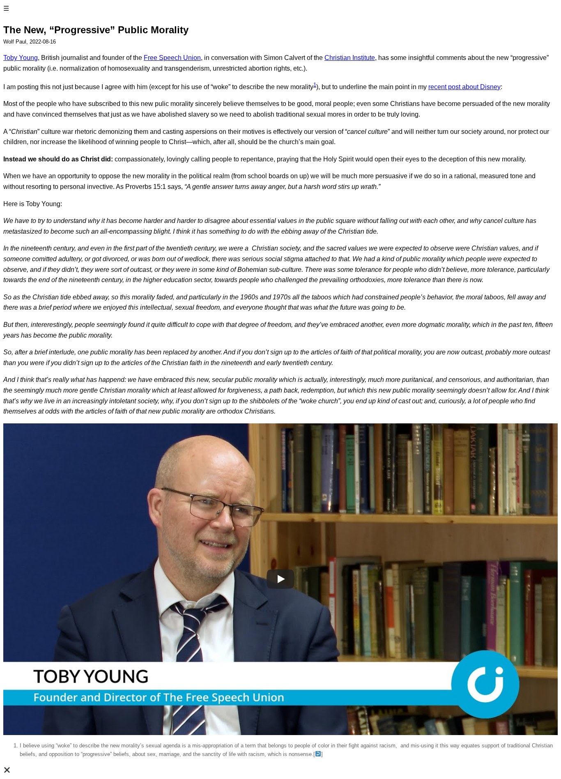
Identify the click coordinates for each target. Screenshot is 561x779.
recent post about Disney (464, 86)
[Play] (280, 579)
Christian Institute (349, 57)
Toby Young (20, 57)
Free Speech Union (172, 57)
